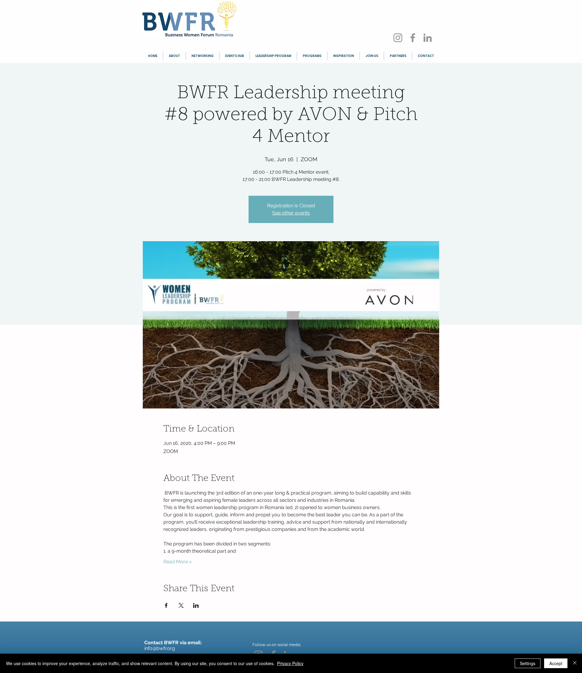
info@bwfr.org (159, 648)
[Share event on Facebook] (166, 605)
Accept (555, 663)
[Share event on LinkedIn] (196, 605)
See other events (291, 213)
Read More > (177, 562)
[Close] (574, 663)
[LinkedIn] (427, 38)
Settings (527, 663)
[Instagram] (398, 38)
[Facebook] (413, 38)
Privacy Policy (290, 663)
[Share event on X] (181, 605)
